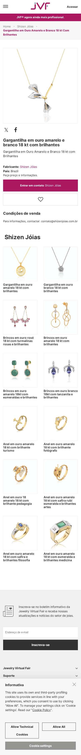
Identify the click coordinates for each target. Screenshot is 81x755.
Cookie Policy (41, 710)
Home (7, 26)
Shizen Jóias (25, 26)
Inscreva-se (41, 645)
